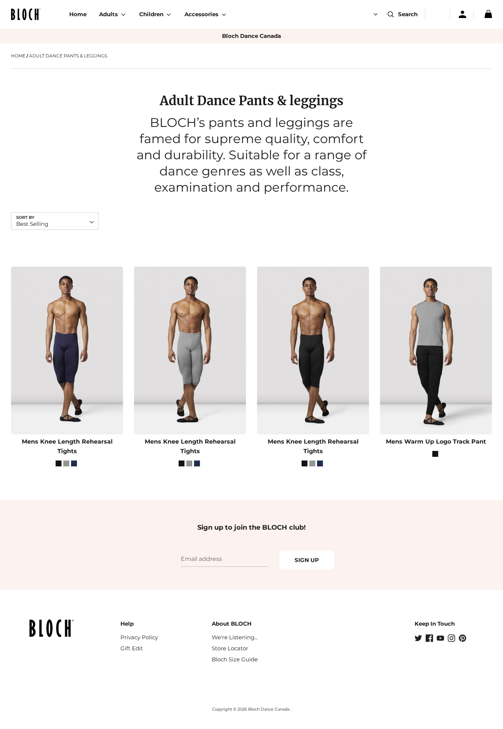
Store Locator (230, 648)
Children (152, 14)
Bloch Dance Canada (251, 35)
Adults (109, 14)
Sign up (307, 559)
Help (127, 623)
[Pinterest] (463, 639)
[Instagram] (452, 639)
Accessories (202, 14)
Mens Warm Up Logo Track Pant (436, 441)
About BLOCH (232, 623)
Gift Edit (131, 648)
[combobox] (54, 221)
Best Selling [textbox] (32, 223)
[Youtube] (441, 639)
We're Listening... (235, 637)
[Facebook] (430, 639)
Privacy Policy (139, 637)
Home (78, 14)
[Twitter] (419, 639)
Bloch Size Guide (235, 659)
